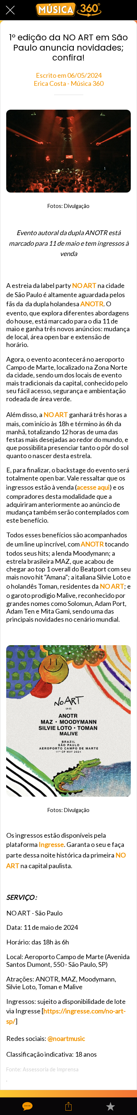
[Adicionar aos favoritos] (110, 1106)
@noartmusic (66, 1038)
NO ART (84, 285)
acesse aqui (93, 487)
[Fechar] (10, 10)
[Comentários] (26, 1106)
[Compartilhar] (68, 1106)
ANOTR (91, 304)
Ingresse (51, 844)
